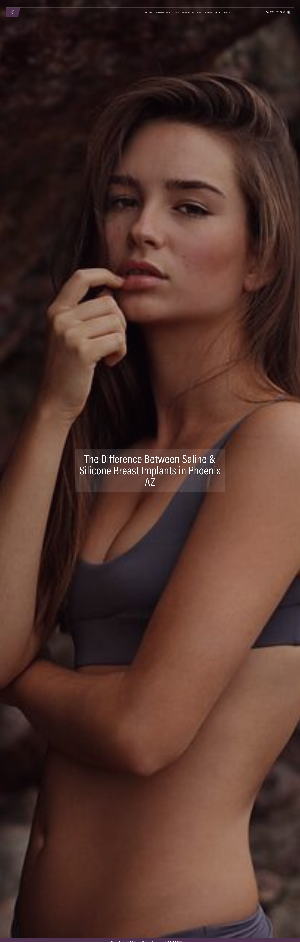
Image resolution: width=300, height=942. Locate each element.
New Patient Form (188, 12)
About (151, 12)
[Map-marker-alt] (288, 12)
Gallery (168, 12)
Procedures (160, 12)
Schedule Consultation (205, 12)
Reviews (177, 12)
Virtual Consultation (222, 12)
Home (145, 12)
